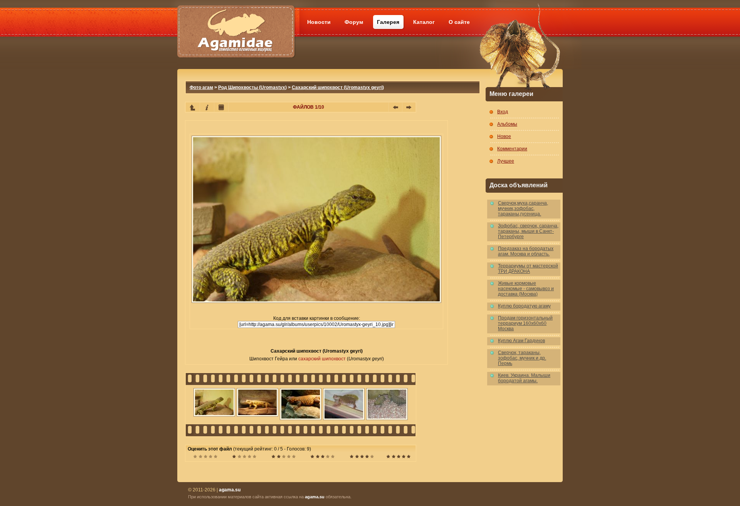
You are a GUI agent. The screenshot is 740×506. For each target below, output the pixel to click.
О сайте (459, 22)
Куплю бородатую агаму (524, 306)
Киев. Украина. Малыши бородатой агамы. (524, 378)
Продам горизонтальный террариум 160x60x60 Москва (525, 323)
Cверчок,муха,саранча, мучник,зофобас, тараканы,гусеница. (523, 208)
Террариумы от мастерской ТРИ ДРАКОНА (528, 268)
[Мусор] (205, 457)
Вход (502, 111)
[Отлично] (361, 457)
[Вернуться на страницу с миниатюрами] (193, 107)
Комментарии (512, 148)
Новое (504, 136)
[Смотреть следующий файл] (408, 107)
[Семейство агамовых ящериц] (236, 22)
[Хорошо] (322, 457)
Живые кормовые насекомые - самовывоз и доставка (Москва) (526, 289)
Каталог (424, 22)
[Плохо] (244, 457)
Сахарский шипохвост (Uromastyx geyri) (338, 87)
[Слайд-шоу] (221, 107)
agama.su (315, 496)
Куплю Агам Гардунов (521, 340)
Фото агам (201, 87)
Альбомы (507, 124)
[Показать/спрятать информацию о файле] (207, 107)
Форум (354, 22)
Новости (319, 22)
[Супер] (398, 457)
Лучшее (505, 161)
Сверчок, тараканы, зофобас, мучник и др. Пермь (522, 358)
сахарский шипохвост (322, 358)
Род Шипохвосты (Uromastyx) (252, 87)
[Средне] (283, 457)
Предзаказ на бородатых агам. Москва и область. (525, 251)
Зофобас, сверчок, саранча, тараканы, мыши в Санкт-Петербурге (528, 231)
